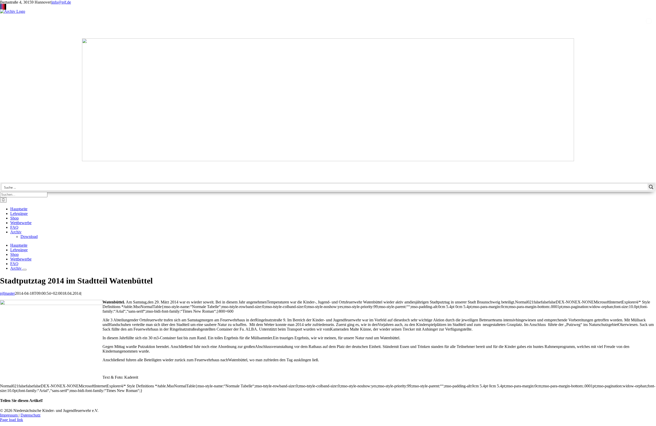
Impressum (9, 415)
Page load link (11, 420)
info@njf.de (61, 2)
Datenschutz (30, 415)
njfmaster (7, 293)
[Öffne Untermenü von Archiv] (25, 269)
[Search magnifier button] (651, 187)
